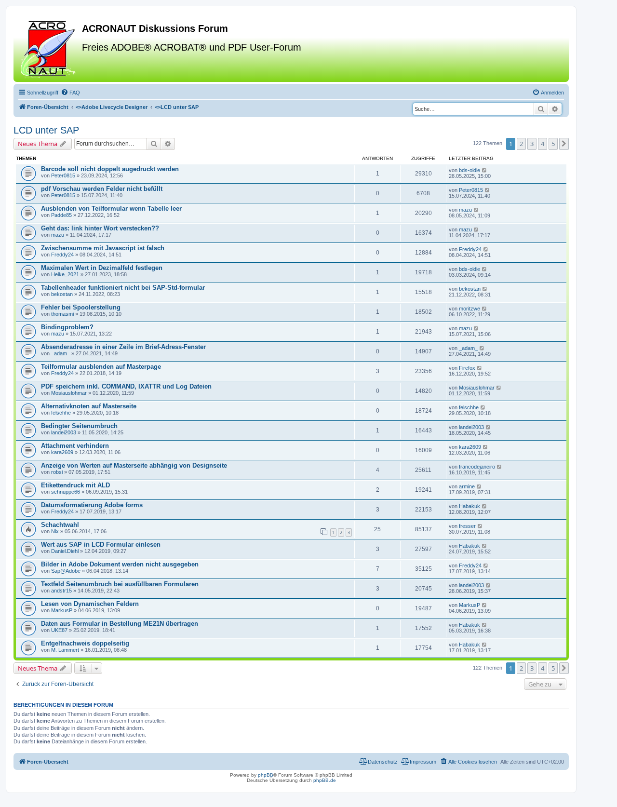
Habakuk (469, 506)
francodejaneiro (477, 467)
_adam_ (60, 353)
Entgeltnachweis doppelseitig (85, 643)
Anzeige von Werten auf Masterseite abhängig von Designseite (134, 465)
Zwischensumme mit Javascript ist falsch (102, 248)
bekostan (62, 294)
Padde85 (61, 215)
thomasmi (62, 314)
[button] (564, 143)
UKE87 (59, 630)
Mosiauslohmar (69, 393)
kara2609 (62, 452)
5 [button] (553, 143)
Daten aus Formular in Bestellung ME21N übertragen (119, 623)
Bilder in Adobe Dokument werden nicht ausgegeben (120, 564)
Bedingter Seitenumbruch (79, 426)
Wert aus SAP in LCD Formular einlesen (101, 544)
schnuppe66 (65, 492)
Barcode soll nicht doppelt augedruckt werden (110, 169)
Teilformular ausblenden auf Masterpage (101, 366)
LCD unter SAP (46, 130)
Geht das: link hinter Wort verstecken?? (100, 228)
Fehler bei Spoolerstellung (81, 307)
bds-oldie (469, 170)
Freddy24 (62, 254)
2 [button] (521, 143)
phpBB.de (324, 780)
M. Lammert (65, 650)
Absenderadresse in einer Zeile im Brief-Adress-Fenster (123, 346)
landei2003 (63, 432)
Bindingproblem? (67, 327)
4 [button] (542, 143)
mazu (465, 210)
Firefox (467, 368)
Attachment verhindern (75, 445)
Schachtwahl (60, 524)
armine (467, 486)
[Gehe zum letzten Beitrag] (485, 170)
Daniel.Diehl (65, 551)
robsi (57, 472)
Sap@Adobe (65, 571)
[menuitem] (70, 92)
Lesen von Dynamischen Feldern (90, 603)
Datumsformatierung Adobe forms (92, 505)
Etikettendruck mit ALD (75, 485)
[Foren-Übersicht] (49, 48)
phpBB (265, 775)
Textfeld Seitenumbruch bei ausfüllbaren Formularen (120, 584)
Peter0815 (63, 175)
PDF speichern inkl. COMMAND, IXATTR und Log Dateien (126, 386)
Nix (55, 531)
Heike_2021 (65, 274)
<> (112, 107)
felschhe (61, 413)
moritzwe (469, 308)
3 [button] (532, 143)
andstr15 (61, 590)
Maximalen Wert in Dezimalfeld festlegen (101, 267)
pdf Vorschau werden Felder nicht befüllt (101, 188)
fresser (467, 526)
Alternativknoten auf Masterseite (88, 406)
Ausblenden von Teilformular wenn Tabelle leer (111, 208)
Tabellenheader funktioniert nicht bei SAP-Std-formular (123, 287)
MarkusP (61, 610)
